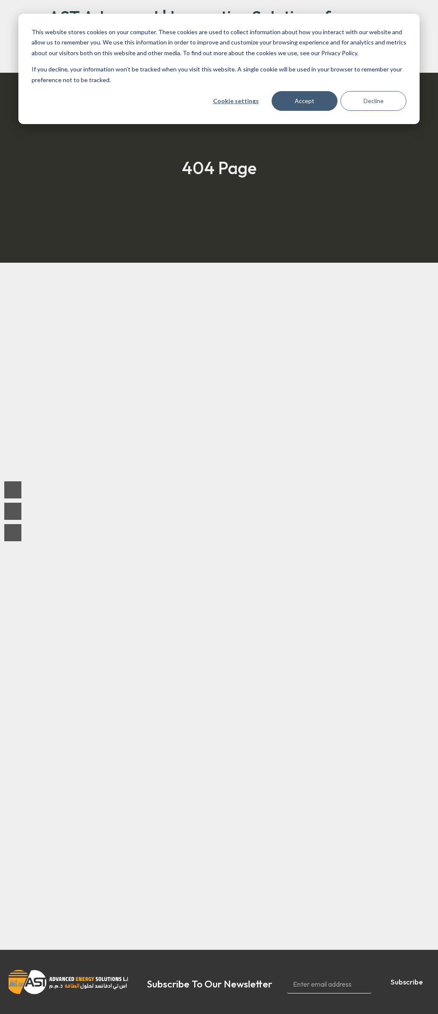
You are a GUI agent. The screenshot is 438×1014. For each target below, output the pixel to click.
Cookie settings (236, 100)
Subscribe (407, 981)
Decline (374, 100)
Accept (304, 100)
